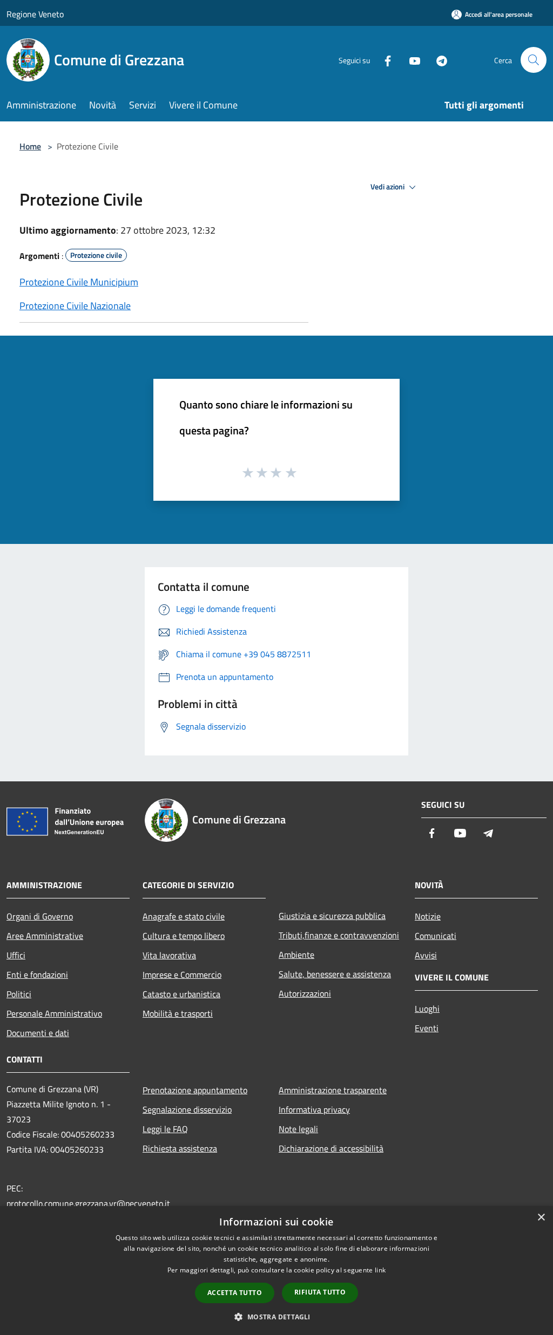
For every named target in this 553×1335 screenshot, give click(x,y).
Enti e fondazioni (37, 974)
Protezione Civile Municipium (78, 282)
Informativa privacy (314, 1109)
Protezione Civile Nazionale (75, 305)
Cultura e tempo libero (184, 935)
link (380, 1270)
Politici (18, 993)
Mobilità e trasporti (178, 1013)
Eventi (427, 1027)
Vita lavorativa (169, 955)
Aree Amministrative (44, 935)
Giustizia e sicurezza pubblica (332, 915)
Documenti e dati (37, 1032)
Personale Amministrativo (54, 1013)
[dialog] (276, 1270)
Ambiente (296, 954)
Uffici (15, 955)
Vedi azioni (388, 187)
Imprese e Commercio (182, 974)
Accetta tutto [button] (234, 1292)
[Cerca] (534, 60)
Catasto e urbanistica (181, 993)
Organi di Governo (39, 916)
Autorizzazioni (305, 993)
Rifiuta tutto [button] (320, 1292)
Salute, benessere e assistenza (335, 974)
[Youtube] (410, 59)
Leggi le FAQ (165, 1128)
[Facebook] (383, 59)
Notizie (428, 916)
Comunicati (435, 935)
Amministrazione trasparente (333, 1090)
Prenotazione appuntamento (195, 1090)
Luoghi (427, 1008)
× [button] (541, 1218)
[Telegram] (437, 59)
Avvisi (426, 955)
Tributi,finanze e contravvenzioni (339, 935)
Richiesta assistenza (180, 1148)
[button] (276, 1316)
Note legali (298, 1128)
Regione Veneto (35, 14)
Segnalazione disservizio (187, 1109)
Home (30, 146)
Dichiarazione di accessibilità (331, 1148)
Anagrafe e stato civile (184, 916)
